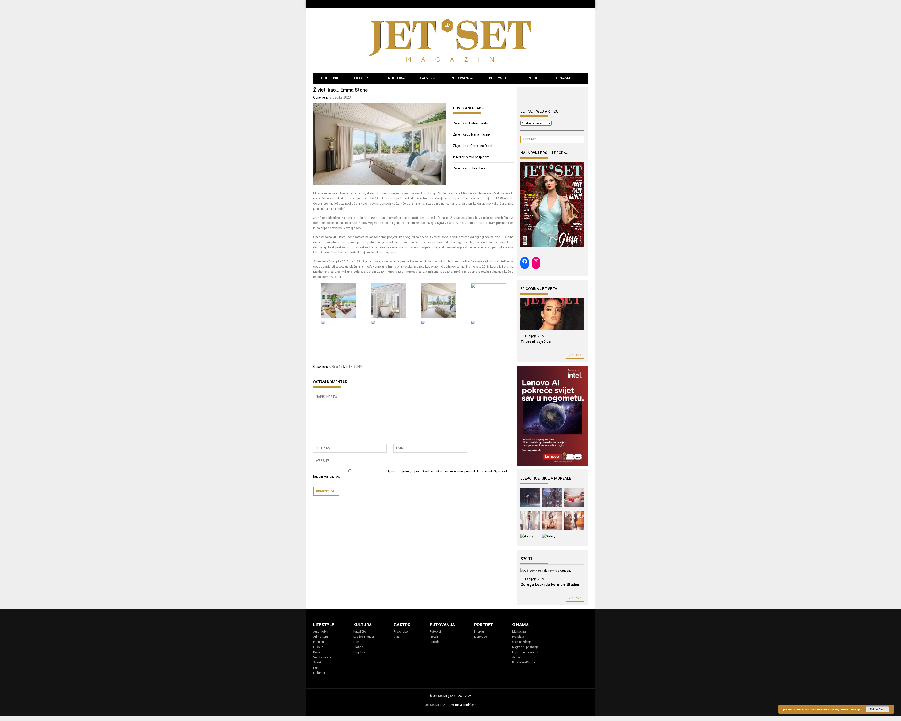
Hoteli (434, 636)
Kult (315, 667)
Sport (317, 662)
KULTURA (396, 78)
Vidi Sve (575, 355)
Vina (397, 636)
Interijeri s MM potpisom (471, 157)
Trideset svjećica (535, 341)
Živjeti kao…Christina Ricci (472, 146)
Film (356, 642)
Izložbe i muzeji (363, 636)
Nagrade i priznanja (525, 647)
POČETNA (329, 78)
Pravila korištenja (523, 662)
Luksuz (318, 647)
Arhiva (516, 657)
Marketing (519, 631)
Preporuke (401, 631)
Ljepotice (480, 636)
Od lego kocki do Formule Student (550, 584)
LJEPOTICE (531, 78)
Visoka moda (322, 657)
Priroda (434, 642)
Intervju (479, 631)
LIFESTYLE (363, 78)
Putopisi (435, 631)
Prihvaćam (877, 709)
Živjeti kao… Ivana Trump (471, 134)
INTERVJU (497, 78)
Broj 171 (338, 366)
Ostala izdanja (521, 642)
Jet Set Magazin (436, 704)
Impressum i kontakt (526, 652)
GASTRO (427, 78)
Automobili (320, 631)
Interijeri (318, 642)
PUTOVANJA (462, 78)
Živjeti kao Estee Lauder (471, 123)
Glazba (358, 647)
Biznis (317, 652)
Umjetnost (360, 652)
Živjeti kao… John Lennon (471, 168)
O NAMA (563, 78)
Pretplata (518, 636)
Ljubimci (319, 673)
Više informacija (850, 709)
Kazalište (359, 631)
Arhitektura (320, 636)
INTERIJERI (354, 366)
